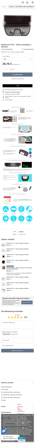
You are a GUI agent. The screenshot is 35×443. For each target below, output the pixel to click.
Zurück (4, 6)
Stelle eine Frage (27, 302)
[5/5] (21, 317)
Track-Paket (4, 389)
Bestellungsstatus (6, 387)
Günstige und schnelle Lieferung (12, 92)
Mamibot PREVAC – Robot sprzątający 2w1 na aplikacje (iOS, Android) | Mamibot (19, 268)
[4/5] (18, 317)
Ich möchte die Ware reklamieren (10, 392)
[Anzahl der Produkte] (6, 69)
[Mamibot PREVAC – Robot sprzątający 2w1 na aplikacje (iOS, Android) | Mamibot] (3, 267)
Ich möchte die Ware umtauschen (10, 397)
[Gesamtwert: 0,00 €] (27, 2)
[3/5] (15, 317)
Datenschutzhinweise (10, 423)
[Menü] (32, 2)
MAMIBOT (21, 231)
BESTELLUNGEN (7, 382)
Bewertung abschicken (17, 350)
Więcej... (21, 438)
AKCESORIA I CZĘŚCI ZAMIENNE (24, 6)
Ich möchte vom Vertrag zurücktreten (11, 395)
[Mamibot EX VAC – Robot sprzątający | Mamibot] (3, 245)
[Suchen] (23, 2)
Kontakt (3, 400)
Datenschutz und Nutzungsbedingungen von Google (17, 426)
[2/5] (12, 317)
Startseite (11, 6)
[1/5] (9, 317)
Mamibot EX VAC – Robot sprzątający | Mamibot (18, 243)
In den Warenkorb (18, 74)
